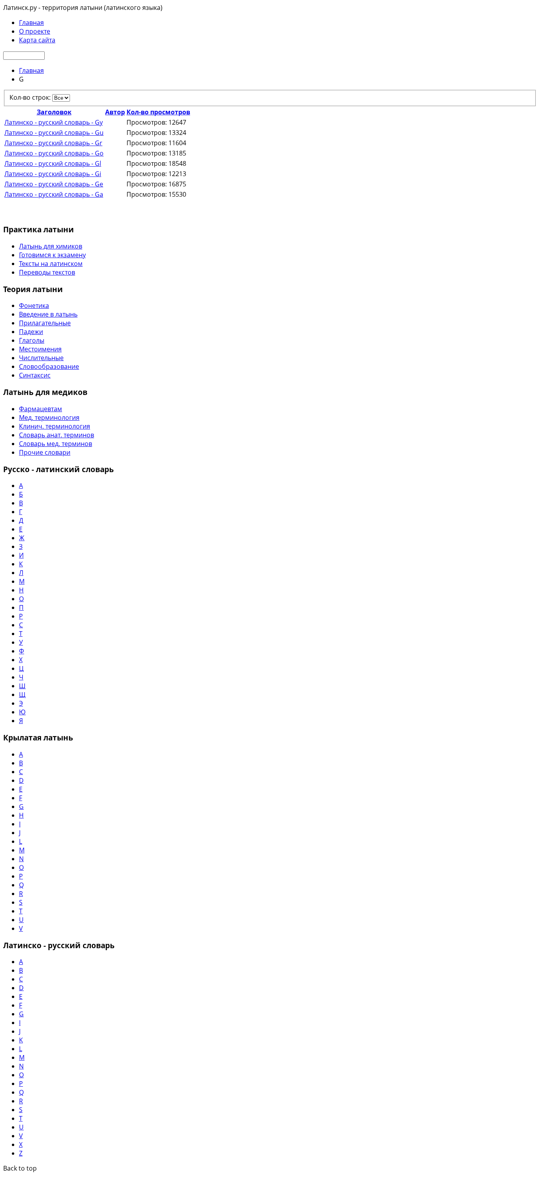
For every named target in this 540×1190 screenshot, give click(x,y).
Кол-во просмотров (158, 112)
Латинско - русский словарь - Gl (52, 163)
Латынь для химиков (50, 246)
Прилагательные (45, 323)
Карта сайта (37, 40)
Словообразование (49, 366)
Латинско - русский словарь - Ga (53, 194)
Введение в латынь (48, 314)
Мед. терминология (49, 417)
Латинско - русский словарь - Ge (53, 184)
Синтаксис (35, 375)
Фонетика (34, 305)
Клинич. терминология (54, 426)
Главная (31, 22)
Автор (115, 112)
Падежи (31, 331)
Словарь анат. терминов (56, 435)
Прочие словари (44, 452)
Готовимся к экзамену (52, 255)
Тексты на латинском (51, 263)
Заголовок (54, 112)
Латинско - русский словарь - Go (54, 153)
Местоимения (40, 349)
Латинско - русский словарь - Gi (52, 173)
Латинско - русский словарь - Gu (54, 132)
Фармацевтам (40, 408)
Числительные (41, 357)
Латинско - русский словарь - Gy (53, 122)
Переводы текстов (47, 272)
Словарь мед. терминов (55, 443)
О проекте (34, 31)
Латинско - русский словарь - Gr (53, 143)
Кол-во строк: (30, 97)
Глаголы (31, 340)
